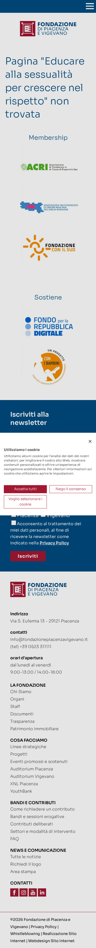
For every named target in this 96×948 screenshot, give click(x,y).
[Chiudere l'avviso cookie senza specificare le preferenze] (90, 442)
